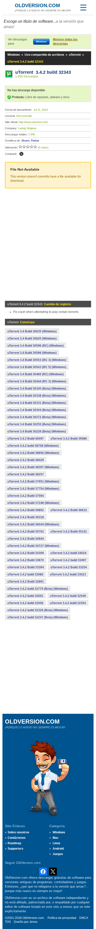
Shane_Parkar (30, 140)
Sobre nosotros (18, 832)
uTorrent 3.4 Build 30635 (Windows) (32, 331)
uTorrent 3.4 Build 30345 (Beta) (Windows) (36, 388)
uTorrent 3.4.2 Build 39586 (68, 438)
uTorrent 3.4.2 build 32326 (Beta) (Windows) (37, 610)
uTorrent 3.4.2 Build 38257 (25, 474)
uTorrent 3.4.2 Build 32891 (25, 581)
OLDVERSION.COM (37, 5)
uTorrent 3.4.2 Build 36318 (25, 517)
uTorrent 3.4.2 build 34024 (68, 553)
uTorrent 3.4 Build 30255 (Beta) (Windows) (36, 424)
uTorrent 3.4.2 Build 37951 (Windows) (33, 481)
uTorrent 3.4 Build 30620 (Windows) (32, 338)
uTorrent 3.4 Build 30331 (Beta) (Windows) (36, 403)
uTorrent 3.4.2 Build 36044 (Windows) (33, 524)
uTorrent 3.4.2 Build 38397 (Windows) (33, 467)
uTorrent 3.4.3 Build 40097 (25, 438)
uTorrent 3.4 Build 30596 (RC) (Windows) (35, 345)
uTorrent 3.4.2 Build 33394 (25, 567)
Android (58, 848)
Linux (56, 843)
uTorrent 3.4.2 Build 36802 (25, 510)
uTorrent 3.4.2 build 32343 (43, 72)
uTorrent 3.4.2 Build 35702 (25, 531)
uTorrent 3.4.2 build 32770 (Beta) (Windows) (37, 588)
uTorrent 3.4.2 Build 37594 (25, 496)
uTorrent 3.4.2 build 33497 (68, 560)
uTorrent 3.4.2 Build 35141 (68, 531)
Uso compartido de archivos (44, 54)
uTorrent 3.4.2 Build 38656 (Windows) (33, 453)
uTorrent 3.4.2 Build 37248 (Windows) (33, 503)
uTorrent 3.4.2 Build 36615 (68, 510)
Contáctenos (17, 838)
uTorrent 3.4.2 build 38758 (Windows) (33, 445)
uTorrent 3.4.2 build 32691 (25, 596)
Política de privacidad (62, 918)
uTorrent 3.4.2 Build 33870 (25, 560)
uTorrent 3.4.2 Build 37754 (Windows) (33, 488)
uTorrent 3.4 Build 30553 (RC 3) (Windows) (36, 360)
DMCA (83, 918)
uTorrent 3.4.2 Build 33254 (68, 567)
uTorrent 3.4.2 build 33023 (68, 574)
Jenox (33, 922)
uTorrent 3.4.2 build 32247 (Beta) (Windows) (37, 617)
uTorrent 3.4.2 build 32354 (68, 603)
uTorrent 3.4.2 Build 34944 (25, 538)
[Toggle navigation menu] (83, 7)
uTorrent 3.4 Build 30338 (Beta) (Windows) (36, 395)
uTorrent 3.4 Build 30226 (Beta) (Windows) (36, 431)
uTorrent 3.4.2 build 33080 (25, 574)
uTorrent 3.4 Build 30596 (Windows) (32, 353)
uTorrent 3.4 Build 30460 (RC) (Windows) (35, 374)
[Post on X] (21, 154)
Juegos (58, 854)
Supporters (15, 848)
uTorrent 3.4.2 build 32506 (25, 603)
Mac (56, 838)
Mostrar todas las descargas (65, 41)
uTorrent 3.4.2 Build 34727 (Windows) (33, 546)
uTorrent (75, 54)
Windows (13, 54)
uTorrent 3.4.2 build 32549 (68, 596)
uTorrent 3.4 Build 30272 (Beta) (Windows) (36, 417)
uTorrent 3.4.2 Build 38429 (25, 460)
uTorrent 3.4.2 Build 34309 (25, 553)
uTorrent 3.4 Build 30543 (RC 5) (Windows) (36, 367)
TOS (8, 922)
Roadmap (14, 843)
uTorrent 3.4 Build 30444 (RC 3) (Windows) (36, 381)
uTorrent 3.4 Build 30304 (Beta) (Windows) (36, 410)
